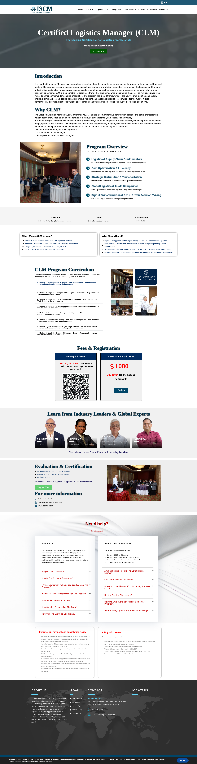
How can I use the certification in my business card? (127, 587)
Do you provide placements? (118, 595)
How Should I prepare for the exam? (59, 607)
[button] (69, 283)
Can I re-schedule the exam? (118, 579)
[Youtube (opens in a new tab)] (165, 2)
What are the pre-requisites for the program (64, 593)
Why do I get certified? (52, 571)
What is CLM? (47, 543)
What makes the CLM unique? (56, 600)
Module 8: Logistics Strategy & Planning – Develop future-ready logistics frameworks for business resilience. (67, 334)
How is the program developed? (57, 578)
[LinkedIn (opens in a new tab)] (162, 2)
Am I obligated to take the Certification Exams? (124, 572)
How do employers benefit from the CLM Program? (124, 602)
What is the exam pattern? (117, 543)
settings (49, 761)
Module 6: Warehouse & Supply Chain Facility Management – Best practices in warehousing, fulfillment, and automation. (68, 320)
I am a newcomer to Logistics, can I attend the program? (64, 586)
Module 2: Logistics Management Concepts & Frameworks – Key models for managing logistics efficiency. (68, 293)
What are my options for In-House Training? (126, 610)
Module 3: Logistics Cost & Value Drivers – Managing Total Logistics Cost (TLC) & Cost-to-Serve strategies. (67, 300)
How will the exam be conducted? (58, 614)
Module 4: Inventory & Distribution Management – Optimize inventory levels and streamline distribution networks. (68, 307)
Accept (182, 760)
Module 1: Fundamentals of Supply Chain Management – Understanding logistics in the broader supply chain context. (66, 283)
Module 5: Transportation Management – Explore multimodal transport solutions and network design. (65, 313)
